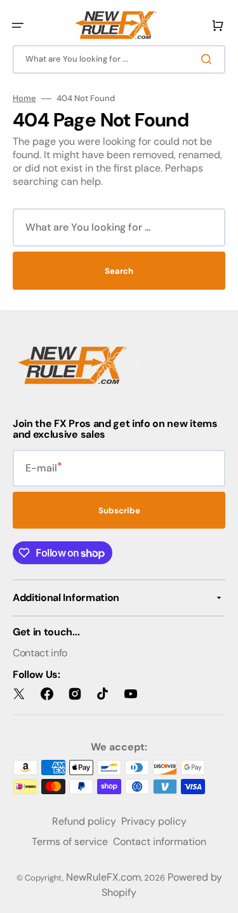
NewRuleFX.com (103, 877)
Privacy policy (154, 821)
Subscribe (119, 510)
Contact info (40, 652)
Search (119, 271)
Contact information (159, 841)
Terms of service (70, 841)
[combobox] (119, 59)
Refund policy (84, 821)
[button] (18, 25)
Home (24, 98)
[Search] (208, 59)
